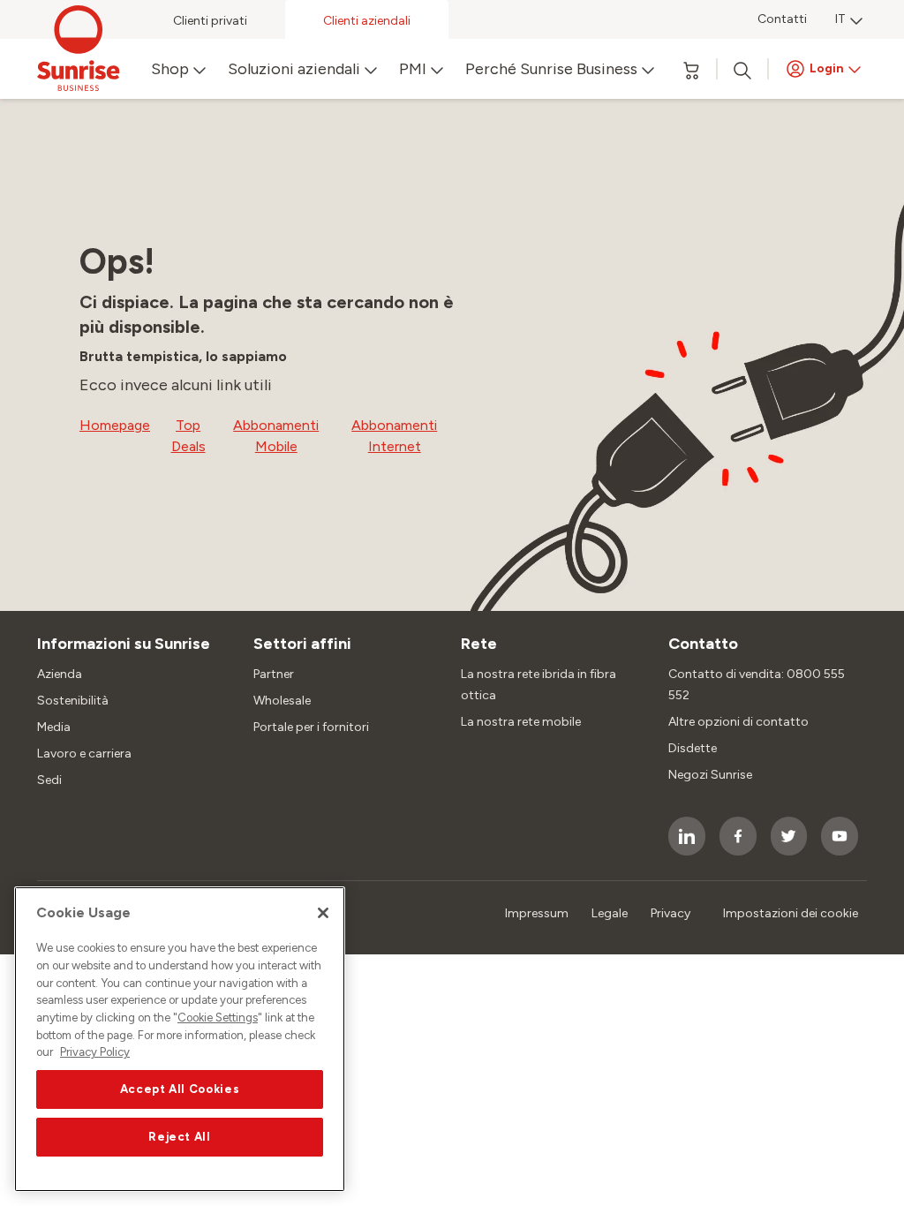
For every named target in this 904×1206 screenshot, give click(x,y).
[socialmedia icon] (686, 836)
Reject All (179, 1136)
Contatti (782, 18)
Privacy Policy (95, 1052)
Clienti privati (210, 20)
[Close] (323, 912)
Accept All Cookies (180, 1089)
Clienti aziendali (367, 20)
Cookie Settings (217, 1017)
